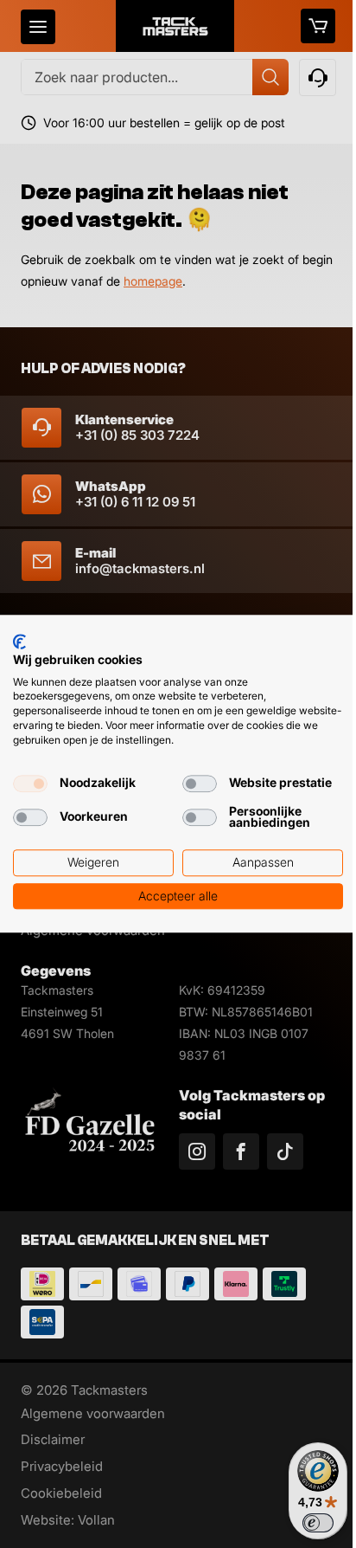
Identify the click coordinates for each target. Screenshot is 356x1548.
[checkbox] (30, 783)
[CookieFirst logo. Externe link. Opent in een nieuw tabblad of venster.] (19, 641)
